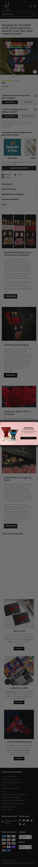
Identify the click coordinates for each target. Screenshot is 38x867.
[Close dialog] (36, 423)
